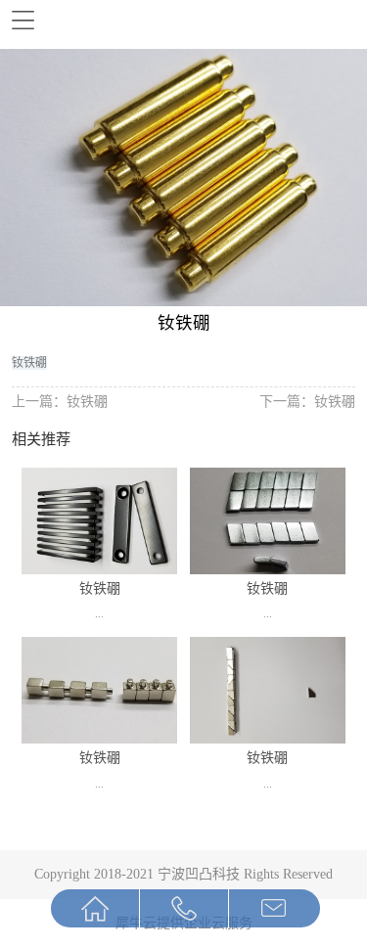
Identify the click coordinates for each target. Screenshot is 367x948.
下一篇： (307, 401)
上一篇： (60, 401)
